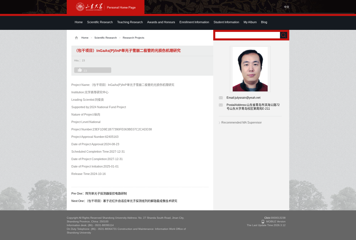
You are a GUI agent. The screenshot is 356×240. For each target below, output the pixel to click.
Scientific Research (100, 22)
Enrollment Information (194, 22)
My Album (250, 22)
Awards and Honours (161, 22)
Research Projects (133, 37)
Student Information (226, 22)
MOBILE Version (275, 221)
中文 (286, 6)
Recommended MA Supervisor (241, 122)
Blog (264, 22)
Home (79, 22)
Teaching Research (130, 22)
